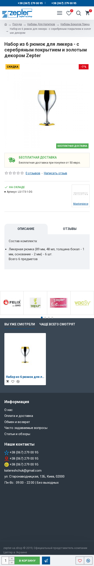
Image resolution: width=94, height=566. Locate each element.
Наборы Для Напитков (41, 24)
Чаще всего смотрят (57, 324)
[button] (42, 317)
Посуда (17, 24)
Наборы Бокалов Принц (75, 24)
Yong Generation (59, 314)
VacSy (82, 314)
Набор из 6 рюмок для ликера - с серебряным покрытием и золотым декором (25, 377)
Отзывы (70, 229)
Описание (25, 229)
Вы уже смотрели (19, 324)
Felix (12, 314)
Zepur (35, 314)
